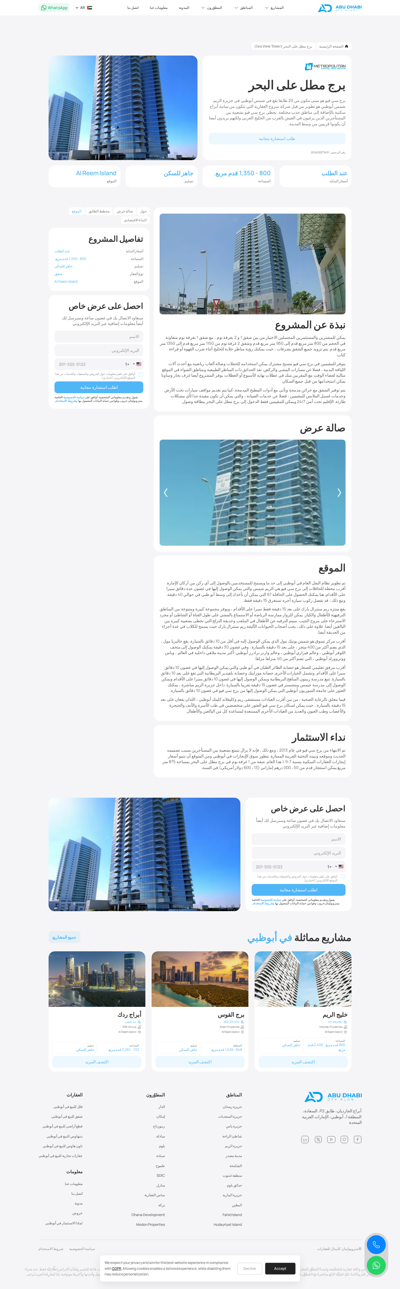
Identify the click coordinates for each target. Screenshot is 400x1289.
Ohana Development (148, 1214)
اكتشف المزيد (303, 1061)
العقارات (75, 1095)
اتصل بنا (133, 7)
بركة (161, 1204)
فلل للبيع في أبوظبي (68, 1106)
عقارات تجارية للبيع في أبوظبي (60, 1155)
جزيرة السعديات (230, 1116)
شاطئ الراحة (232, 1136)
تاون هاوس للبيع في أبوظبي (63, 1145)
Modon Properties (150, 1224)
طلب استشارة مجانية (277, 138)
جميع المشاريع (64, 937)
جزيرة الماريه (232, 1194)
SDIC (161, 1175)
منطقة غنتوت (232, 1175)
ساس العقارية (154, 1194)
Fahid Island (232, 1214)
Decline (249, 1268)
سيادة (160, 1155)
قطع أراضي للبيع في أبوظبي (62, 1126)
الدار (161, 1106)
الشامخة (235, 1165)
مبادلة (160, 1136)
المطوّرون (155, 1095)
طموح (160, 1165)
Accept (280, 1268)
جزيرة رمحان (232, 1106)
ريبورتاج (159, 1126)
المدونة (184, 7)
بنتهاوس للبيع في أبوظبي (64, 1136)
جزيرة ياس (234, 1126)
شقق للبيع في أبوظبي (67, 1116)
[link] (303, 1011)
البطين (237, 1204)
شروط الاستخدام (50, 1248)
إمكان (160, 1116)
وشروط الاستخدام (66, 401)
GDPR (116, 1268)
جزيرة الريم (233, 1145)
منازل (160, 1185)
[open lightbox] (253, 492)
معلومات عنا (159, 7)
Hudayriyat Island (228, 1224)
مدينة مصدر (234, 1155)
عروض (77, 1212)
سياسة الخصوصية (73, 397)
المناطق (234, 1095)
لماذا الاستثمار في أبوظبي (64, 1222)
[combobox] (134, 364)
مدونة (79, 1203)
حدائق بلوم (234, 1185)
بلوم (162, 1145)
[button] (273, 7)
